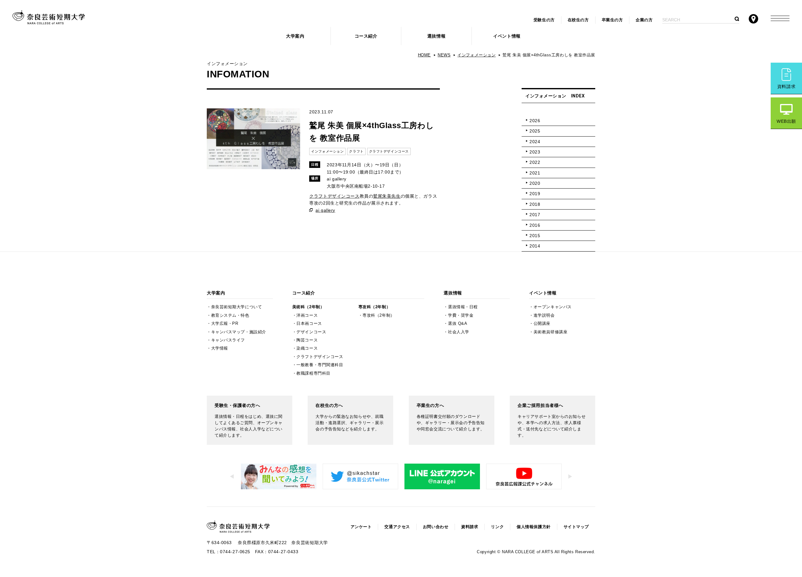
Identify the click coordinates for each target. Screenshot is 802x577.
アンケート (361, 527)
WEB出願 (786, 121)
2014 (534, 245)
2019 (534, 193)
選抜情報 (436, 36)
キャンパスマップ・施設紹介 (238, 332)
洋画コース (307, 315)
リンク (497, 527)
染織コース (307, 348)
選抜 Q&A (457, 323)
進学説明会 (544, 315)
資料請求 (786, 86)
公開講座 (542, 323)
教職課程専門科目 (313, 373)
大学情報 (219, 348)
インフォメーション (476, 55)
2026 (534, 120)
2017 (534, 214)
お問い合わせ (435, 527)
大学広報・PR (224, 323)
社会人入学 (458, 332)
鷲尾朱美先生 (386, 196)
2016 (534, 225)
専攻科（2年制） (374, 307)
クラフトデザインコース (334, 196)
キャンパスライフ (228, 340)
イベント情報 (506, 36)
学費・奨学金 (460, 315)
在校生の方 (578, 20)
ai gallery (325, 210)
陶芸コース (307, 340)
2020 (534, 183)
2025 (534, 130)
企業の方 (644, 20)
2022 (534, 162)
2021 (534, 172)
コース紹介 (366, 36)
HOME (424, 55)
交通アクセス (397, 527)
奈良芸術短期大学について (236, 307)
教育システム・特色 (230, 315)
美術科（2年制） (308, 307)
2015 (534, 235)
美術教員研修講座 (550, 332)
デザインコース (311, 332)
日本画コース (309, 323)
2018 (534, 204)
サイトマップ (576, 527)
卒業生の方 (612, 20)
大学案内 (295, 36)
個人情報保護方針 (533, 527)
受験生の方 (544, 20)
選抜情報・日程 (463, 307)
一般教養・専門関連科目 (319, 365)
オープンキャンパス (553, 307)
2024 (534, 141)
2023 (534, 151)
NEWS (444, 55)
